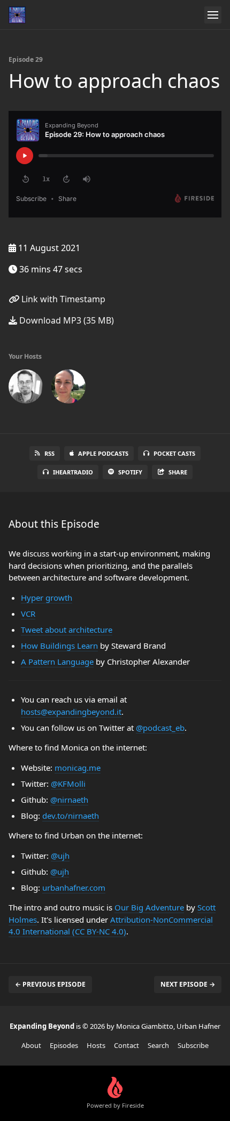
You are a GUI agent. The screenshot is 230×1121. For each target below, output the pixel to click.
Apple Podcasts (103, 453)
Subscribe (193, 1045)
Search (158, 1045)
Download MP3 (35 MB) (65, 320)
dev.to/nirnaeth (70, 815)
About (31, 1045)
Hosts (96, 1045)
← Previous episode (50, 984)
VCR (28, 613)
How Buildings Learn (59, 645)
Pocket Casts (174, 453)
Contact (126, 1045)
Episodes (64, 1045)
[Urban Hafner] (26, 388)
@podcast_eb (160, 727)
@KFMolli (68, 783)
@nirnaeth (69, 799)
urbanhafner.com (73, 887)
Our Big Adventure (149, 907)
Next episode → (187, 984)
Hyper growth (46, 597)
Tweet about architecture (66, 629)
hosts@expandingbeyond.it (71, 711)
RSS (49, 453)
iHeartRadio (73, 472)
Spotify (130, 472)
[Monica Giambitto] (68, 388)
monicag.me (78, 767)
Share (177, 472)
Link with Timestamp (62, 299)
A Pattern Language (57, 661)
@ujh (60, 855)
